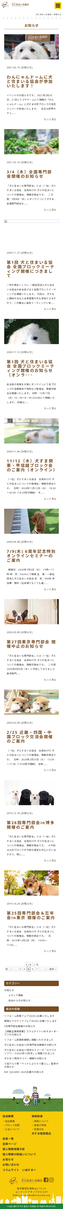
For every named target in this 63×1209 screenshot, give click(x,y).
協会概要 (10, 1121)
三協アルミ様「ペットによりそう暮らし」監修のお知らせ (31, 1065)
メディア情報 (15, 995)
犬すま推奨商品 (41, 1133)
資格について (41, 1121)
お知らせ (9, 990)
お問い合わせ (11, 1165)
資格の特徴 (40, 1125)
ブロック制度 (12, 1125)
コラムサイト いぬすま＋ (19, 1170)
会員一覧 (8, 1139)
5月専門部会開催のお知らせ (19, 1026)
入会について (12, 1129)
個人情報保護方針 (14, 1149)
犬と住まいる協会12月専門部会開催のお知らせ (30, 1044)
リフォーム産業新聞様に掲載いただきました (29, 1039)
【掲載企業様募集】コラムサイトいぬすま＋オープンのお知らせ (31, 1033)
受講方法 (39, 1129)
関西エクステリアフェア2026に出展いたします (30, 1021)
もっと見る (50, 119)
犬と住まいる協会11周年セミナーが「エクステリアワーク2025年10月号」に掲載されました (30, 1051)
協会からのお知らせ (19, 1000)
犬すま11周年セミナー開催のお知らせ (25, 1058)
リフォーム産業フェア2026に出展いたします (29, 1015)
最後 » (52, 969)
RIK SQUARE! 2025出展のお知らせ (24, 1072)
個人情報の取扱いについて (19, 1154)
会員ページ (10, 1144)
